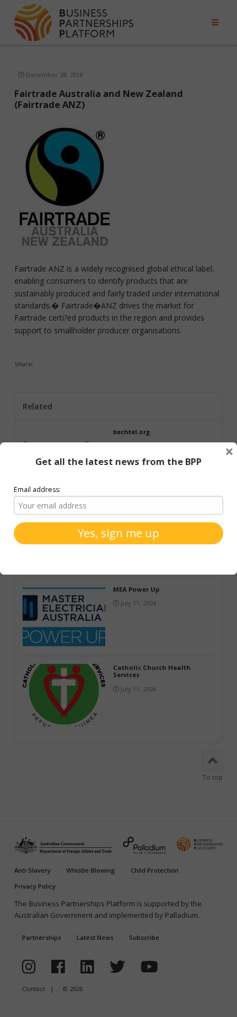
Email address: (37, 489)
